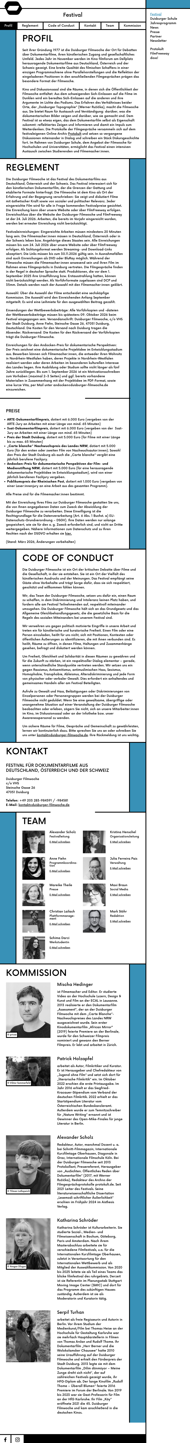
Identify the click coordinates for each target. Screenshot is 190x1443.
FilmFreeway (159, 53)
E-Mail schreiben (60, 842)
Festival (155, 14)
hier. (68, 534)
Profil (8, 26)
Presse (155, 32)
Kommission (132, 26)
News (154, 28)
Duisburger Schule (163, 19)
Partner (156, 36)
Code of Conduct (61, 26)
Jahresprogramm (163, 23)
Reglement (30, 26)
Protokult (74, 134)
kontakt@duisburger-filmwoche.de (62, 735)
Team (110, 26)
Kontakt (90, 26)
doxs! (154, 58)
